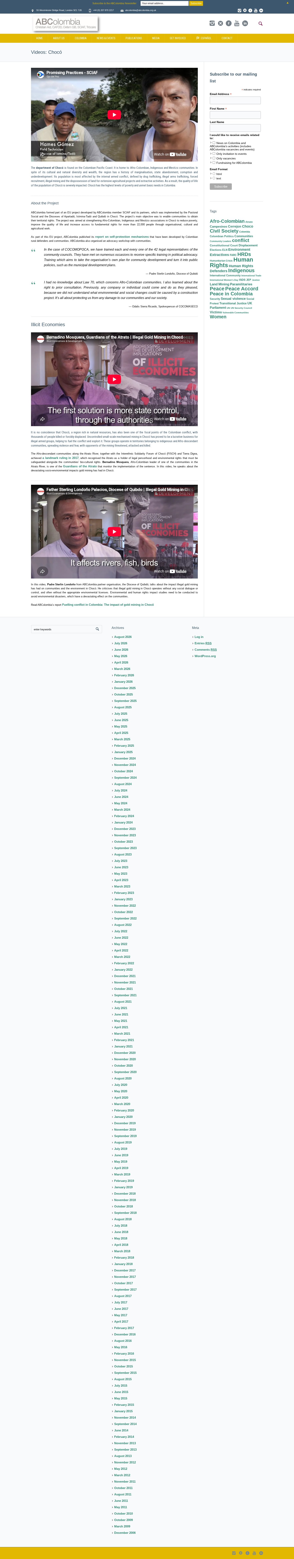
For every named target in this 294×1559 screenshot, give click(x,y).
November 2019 (125, 1129)
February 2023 (124, 892)
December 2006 (125, 1532)
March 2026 (122, 669)
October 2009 (123, 1520)
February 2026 (124, 675)
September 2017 (125, 1289)
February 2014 (124, 1436)
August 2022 (123, 924)
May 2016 (120, 1347)
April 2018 (121, 1244)
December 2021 (125, 976)
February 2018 (124, 1257)
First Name (218, 109)
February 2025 (124, 745)
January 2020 (123, 1116)
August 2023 (123, 854)
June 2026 (121, 649)
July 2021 (120, 1008)
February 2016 (124, 1353)
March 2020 (122, 1104)
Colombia (244, 231)
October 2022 (123, 912)
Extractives (219, 255)
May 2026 (120, 656)
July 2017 (120, 1302)
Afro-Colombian (227, 221)
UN (228, 308)
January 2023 (123, 899)
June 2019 (121, 1155)
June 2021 (121, 1014)
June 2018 (121, 1232)
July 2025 (120, 713)
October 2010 (123, 1513)
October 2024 (123, 771)
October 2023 (123, 841)
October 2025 (123, 694)
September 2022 (125, 918)
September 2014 (125, 1424)
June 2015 (121, 1392)
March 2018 (122, 1251)
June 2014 (121, 1430)
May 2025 (120, 726)
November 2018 (125, 1200)
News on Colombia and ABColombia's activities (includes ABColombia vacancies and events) (232, 146)
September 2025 (125, 701)
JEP (248, 279)
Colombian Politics (222, 236)
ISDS (242, 279)
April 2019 (121, 1168)
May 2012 (120, 1468)
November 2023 (125, 835)
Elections (215, 250)
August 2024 (123, 784)
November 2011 (125, 1481)
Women (218, 316)
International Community (225, 275)
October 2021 (123, 988)
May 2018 (120, 1238)
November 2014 (125, 1417)
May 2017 (120, 1315)
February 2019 (124, 1180)
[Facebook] (250, 10)
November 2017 (125, 1276)
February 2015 (124, 1404)
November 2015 (125, 1360)
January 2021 (123, 1046)
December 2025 (125, 688)
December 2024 (125, 758)
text (218, 178)
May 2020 (120, 1091)
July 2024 (120, 790)
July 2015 (120, 1385)
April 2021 (121, 1027)
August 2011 (122, 1494)
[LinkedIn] (261, 10)
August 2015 (123, 1379)
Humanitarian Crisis (221, 260)
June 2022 (121, 937)
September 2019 (125, 1136)
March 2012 (122, 1475)
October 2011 (123, 1488)
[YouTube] (256, 10)
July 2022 (120, 931)
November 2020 (125, 1059)
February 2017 (124, 1328)
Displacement (248, 245)
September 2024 (125, 777)
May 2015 (120, 1398)
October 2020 (123, 1065)
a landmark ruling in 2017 (60, 458)
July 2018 (120, 1225)
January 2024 (123, 822)
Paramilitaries (241, 284)
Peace (217, 288)
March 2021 (122, 1033)
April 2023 (121, 880)
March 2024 (122, 809)
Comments (206, 649)
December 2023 (125, 828)
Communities (243, 236)
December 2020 (125, 1052)
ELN (224, 250)
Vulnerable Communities (236, 312)
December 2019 (125, 1123)
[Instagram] (239, 10)
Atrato (249, 222)
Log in (199, 637)
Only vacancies (226, 158)
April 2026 (121, 662)
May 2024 (120, 803)
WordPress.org (205, 656)
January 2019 (123, 1187)
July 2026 (120, 643)
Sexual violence (233, 299)
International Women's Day (224, 280)
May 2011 (120, 1507)
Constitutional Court (224, 245)
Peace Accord (241, 288)
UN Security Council (241, 308)
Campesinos (218, 226)
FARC (233, 255)
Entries (203, 643)
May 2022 (120, 944)
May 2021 (120, 1020)
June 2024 (121, 796)
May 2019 (120, 1161)
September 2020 (125, 1072)
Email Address (221, 94)
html (219, 174)
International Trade (251, 275)
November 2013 (125, 1443)
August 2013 (123, 1456)
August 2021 (123, 1001)
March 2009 (122, 1526)
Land (214, 284)
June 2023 (121, 867)
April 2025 (121, 733)
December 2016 (125, 1334)
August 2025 (123, 707)
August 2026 (123, 637)
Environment (239, 250)
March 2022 (122, 956)
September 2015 (125, 1372)
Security (215, 299)
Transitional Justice (233, 303)
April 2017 (121, 1321)
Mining (223, 284)
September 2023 (125, 848)
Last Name (217, 122)
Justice (256, 280)
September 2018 (125, 1212)
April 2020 (121, 1097)
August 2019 (123, 1142)
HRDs (244, 254)
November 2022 (125, 905)
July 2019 (120, 1148)
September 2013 (125, 1449)
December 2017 (125, 1270)
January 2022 (123, 969)
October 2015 (123, 1366)
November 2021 (125, 982)
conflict (240, 240)
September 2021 (125, 995)
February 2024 (124, 816)
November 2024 (125, 765)
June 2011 (121, 1500)
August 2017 (123, 1296)
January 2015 (123, 1411)
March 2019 (122, 1174)
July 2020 (120, 1084)
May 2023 (120, 873)
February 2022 (124, 963)
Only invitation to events (231, 153)
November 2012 (125, 1462)
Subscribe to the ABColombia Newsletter (114, 3)
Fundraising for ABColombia (234, 162)
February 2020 (124, 1110)
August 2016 (123, 1340)
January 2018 (123, 1264)
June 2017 (121, 1308)
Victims (216, 312)
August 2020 (123, 1078)
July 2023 (120, 860)
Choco (247, 226)
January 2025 (123, 752)
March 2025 (122, 739)
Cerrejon (234, 226)
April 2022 (121, 950)
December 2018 (125, 1193)
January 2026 (123, 681)
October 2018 (123, 1206)
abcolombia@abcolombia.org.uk (140, 10)
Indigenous (241, 270)
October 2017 (123, 1283)
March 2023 (122, 886)
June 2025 (121, 720)
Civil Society (224, 231)
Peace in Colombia (231, 293)
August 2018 (123, 1219)
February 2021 (124, 1040)
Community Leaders (220, 241)
